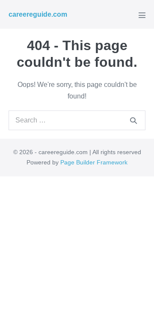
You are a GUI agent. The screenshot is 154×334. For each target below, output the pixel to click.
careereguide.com (38, 14)
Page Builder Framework (93, 162)
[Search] (133, 120)
